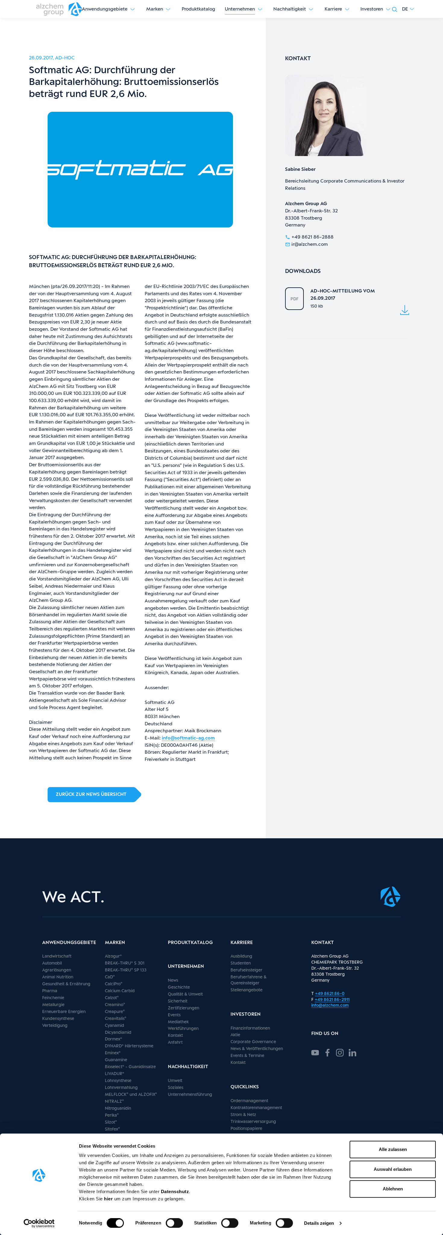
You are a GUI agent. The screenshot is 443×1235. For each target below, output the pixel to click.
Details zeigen (319, 1223)
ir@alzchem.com (309, 244)
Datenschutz (175, 1191)
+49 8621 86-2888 (312, 237)
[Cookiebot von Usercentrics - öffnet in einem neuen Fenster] (39, 1223)
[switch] (174, 1223)
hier (109, 1198)
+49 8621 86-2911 (332, 999)
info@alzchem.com (330, 1005)
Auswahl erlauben (393, 1169)
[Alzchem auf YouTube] (315, 1052)
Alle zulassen (393, 1149)
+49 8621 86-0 (329, 993)
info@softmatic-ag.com (188, 738)
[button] (408, 9)
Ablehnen (393, 1188)
